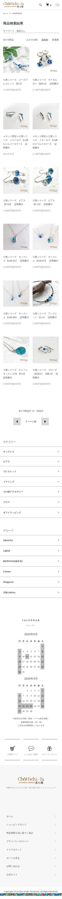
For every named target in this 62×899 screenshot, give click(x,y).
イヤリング (8, 481)
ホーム (5, 13)
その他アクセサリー (13, 491)
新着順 (55, 39)
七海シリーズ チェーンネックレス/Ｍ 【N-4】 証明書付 (15, 373)
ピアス (6, 461)
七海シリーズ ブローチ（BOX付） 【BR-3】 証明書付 (45, 373)
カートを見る (13, 857)
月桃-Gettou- (9, 592)
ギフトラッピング (12, 512)
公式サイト (11, 874)
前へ (17, 421)
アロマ (6, 502)
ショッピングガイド (16, 824)
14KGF (6, 550)
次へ (45, 421)
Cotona (7, 571)
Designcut (8, 581)
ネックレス (8, 451)
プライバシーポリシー (17, 841)
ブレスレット (10, 471)
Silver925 (8, 540)
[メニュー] (57, 5)
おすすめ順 (32, 39)
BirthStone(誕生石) (13, 561)
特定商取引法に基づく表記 (19, 832)
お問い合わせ (13, 866)
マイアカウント (14, 849)
